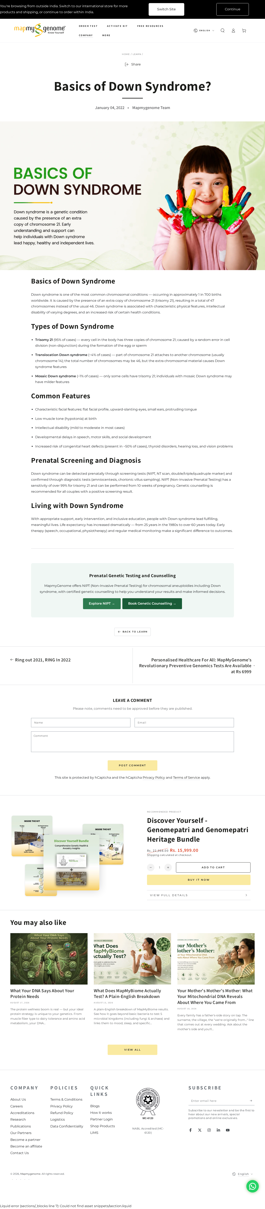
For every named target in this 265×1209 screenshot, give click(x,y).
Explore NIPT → (102, 603)
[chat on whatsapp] (252, 1186)
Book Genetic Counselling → (152, 603)
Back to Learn (135, 631)
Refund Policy (61, 1113)
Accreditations (22, 1113)
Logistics (57, 1119)
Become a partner (25, 1140)
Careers (16, 1106)
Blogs (95, 1106)
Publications (20, 1126)
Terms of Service (186, 778)
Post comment (132, 765)
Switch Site (166, 9)
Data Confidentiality (66, 1126)
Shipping (153, 855)
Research (18, 1119)
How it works (101, 1113)
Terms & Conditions (66, 1099)
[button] (222, 30)
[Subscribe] (252, 1100)
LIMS (94, 1133)
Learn (137, 54)
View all (132, 1049)
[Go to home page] (41, 30)
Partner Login (101, 1119)
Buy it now (199, 879)
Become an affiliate (26, 1146)
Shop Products (102, 1126)
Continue (232, 9)
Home (126, 54)
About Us (18, 1099)
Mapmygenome (30, 1173)
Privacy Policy (154, 778)
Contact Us (19, 1153)
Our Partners (20, 1133)
